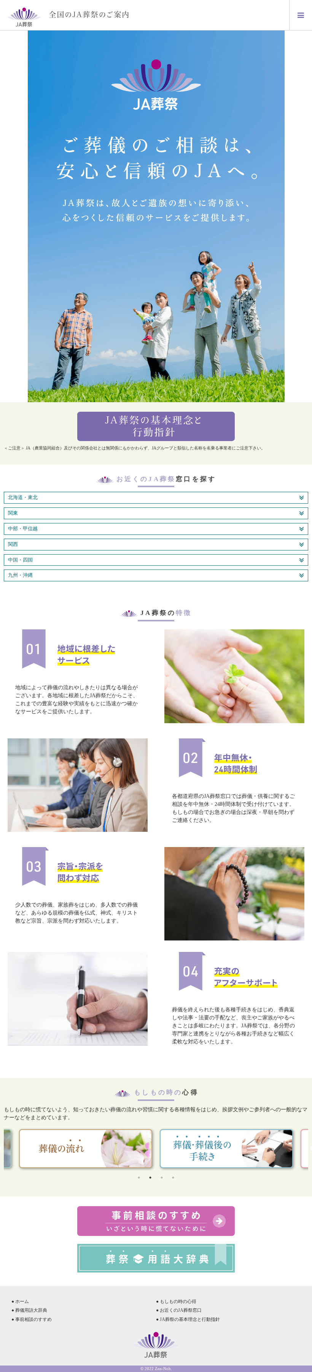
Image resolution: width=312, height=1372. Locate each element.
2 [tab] (150, 1177)
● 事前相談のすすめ (31, 1319)
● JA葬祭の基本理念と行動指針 (188, 1319)
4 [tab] (173, 1177)
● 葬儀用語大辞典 (29, 1310)
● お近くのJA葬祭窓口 (179, 1310)
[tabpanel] (226, 1148)
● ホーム (20, 1301)
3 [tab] (162, 1177)
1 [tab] (139, 1177)
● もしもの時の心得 (176, 1301)
